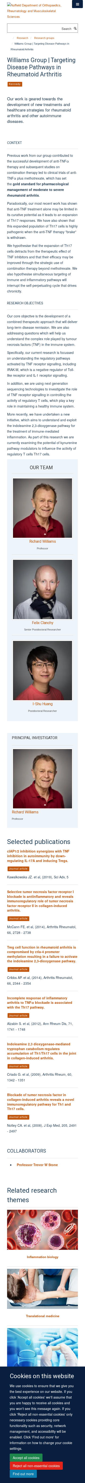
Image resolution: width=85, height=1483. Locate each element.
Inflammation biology (42, 1257)
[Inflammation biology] (42, 1230)
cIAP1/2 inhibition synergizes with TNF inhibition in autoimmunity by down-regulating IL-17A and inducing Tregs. (38, 856)
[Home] (11, 38)
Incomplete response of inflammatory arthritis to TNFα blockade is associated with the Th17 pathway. (39, 1003)
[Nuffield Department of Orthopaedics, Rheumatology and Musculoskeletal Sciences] (36, 9)
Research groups (44, 38)
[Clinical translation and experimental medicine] (42, 1348)
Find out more (23, 1473)
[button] (77, 4)
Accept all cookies (26, 1457)
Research (22, 38)
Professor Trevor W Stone (38, 1164)
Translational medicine (42, 1316)
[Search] (75, 28)
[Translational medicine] (42, 1289)
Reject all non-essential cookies (36, 1465)
